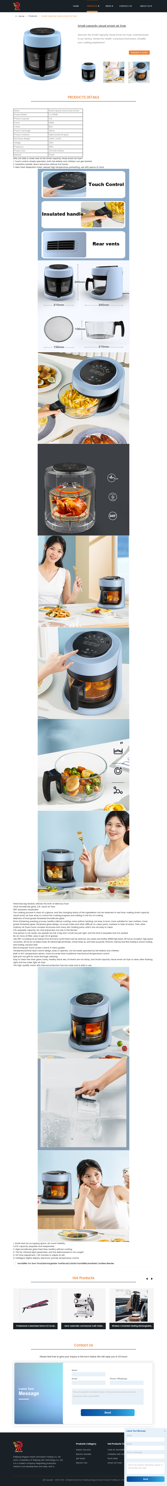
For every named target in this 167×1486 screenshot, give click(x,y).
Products (92, 6)
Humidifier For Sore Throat (30, 1263)
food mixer (113, 1458)
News (108, 6)
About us (145, 6)
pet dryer (80, 1458)
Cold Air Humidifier (117, 1449)
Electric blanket (83, 1454)
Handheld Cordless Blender (100, 1263)
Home (76, 6)
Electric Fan (81, 1462)
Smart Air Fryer (115, 1462)
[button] (147, 1279)
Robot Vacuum (83, 1449)
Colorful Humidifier (78, 1263)
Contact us (125, 6)
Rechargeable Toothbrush (56, 1263)
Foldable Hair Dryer (117, 1454)
